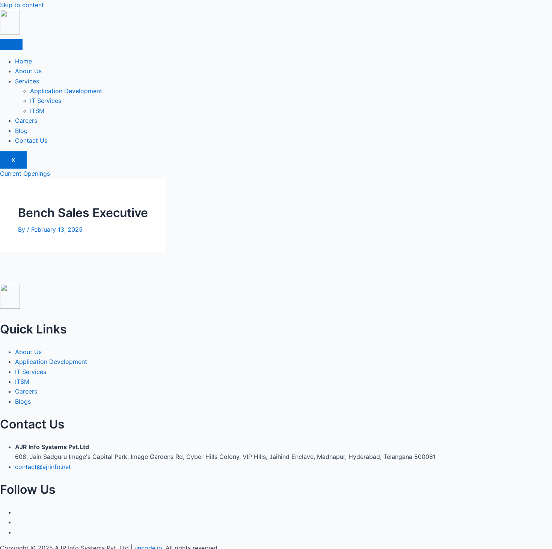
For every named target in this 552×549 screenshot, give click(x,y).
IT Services (45, 100)
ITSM (37, 111)
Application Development (66, 91)
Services (27, 81)
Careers (26, 120)
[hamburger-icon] (11, 44)
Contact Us (31, 140)
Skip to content (22, 5)
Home (23, 61)
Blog (21, 130)
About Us (28, 71)
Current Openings (25, 173)
